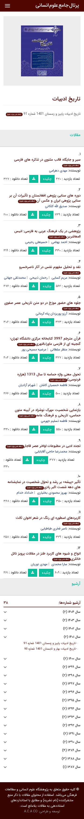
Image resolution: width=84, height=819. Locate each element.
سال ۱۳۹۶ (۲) (71, 692)
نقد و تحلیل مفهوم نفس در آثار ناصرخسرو (49, 269)
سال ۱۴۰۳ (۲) (71, 620)
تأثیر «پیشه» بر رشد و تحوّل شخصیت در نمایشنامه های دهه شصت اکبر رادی (43, 484)
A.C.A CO (31, 811)
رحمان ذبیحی (39, 277)
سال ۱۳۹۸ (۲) (71, 675)
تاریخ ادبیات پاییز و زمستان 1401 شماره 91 (50, 643)
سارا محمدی (59, 564)
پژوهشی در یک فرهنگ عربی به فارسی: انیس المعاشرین (47, 233)
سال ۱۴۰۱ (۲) (72, 637)
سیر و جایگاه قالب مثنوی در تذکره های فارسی (47, 162)
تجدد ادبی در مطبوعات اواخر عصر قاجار (43, 446)
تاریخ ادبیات (66, 99)
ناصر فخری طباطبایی (54, 528)
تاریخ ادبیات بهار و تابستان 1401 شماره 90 (50, 649)
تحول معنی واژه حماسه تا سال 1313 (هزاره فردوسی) (48, 377)
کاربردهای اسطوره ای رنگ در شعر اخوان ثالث (48, 520)
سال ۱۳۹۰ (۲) (71, 742)
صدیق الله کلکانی (56, 206)
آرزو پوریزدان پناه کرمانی (51, 313)
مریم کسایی (59, 277)
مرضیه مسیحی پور (34, 349)
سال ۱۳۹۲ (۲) (71, 725)
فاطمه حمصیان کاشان (53, 385)
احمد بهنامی (59, 242)
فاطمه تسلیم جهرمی (54, 421)
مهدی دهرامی (58, 170)
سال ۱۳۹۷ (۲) (71, 683)
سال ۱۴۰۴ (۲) (71, 612)
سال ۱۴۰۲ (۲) (71, 628)
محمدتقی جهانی (15, 277)
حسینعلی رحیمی (36, 242)
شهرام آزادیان (26, 385)
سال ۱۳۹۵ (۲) (71, 700)
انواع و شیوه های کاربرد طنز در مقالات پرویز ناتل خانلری (45, 556)
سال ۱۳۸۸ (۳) (71, 758)
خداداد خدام (25, 492)
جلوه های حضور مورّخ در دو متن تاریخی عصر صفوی (42, 305)
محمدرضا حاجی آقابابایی (51, 451)
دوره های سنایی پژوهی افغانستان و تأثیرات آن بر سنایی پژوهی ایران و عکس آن (44, 198)
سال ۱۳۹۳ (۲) (71, 717)
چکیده (47, 178)
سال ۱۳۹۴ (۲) (71, 708)
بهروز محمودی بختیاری (52, 492)
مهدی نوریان (39, 564)
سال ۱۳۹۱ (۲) (71, 733)
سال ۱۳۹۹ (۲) (71, 667)
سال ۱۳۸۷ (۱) (71, 767)
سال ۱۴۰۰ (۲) (71, 658)
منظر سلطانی (58, 349)
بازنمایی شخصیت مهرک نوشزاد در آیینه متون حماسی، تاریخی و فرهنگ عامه (47, 412)
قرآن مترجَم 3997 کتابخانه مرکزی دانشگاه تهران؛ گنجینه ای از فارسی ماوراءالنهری (45, 341)
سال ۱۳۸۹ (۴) (71, 750)
